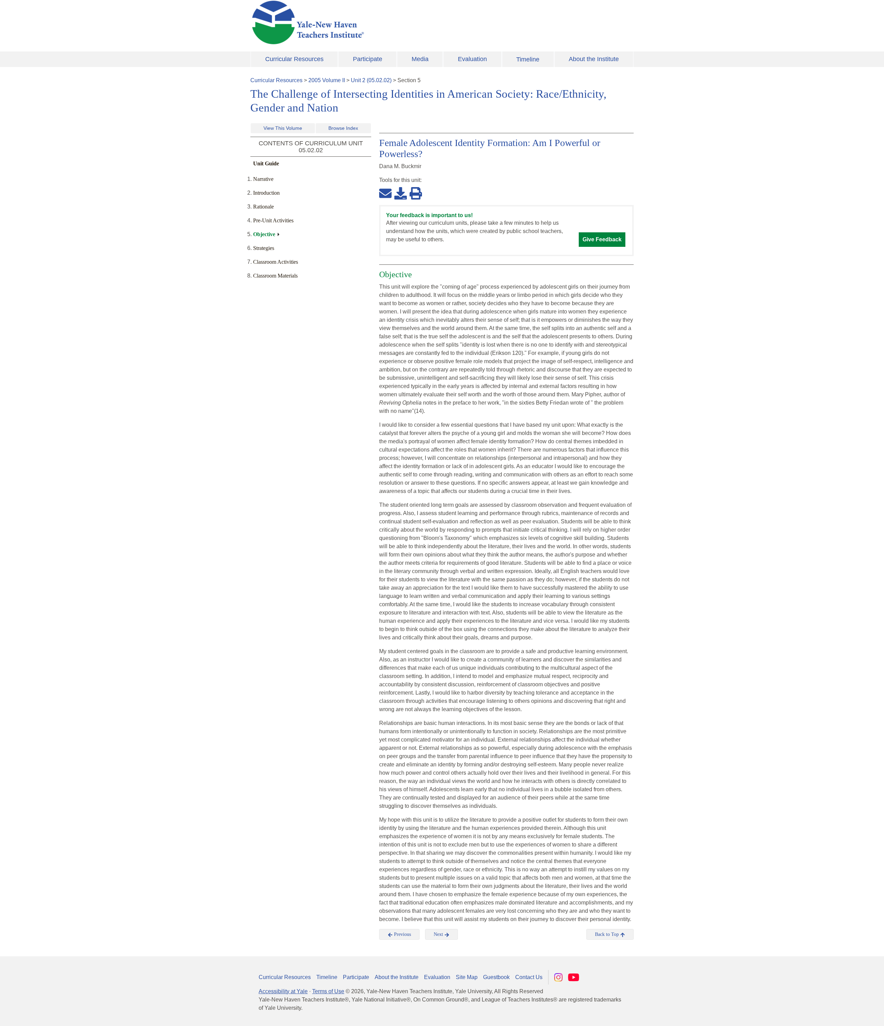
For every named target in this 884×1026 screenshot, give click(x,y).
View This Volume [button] (282, 128)
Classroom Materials (275, 276)
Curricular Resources (294, 59)
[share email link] (385, 193)
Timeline (527, 59)
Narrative (263, 179)
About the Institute (594, 59)
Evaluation (472, 59)
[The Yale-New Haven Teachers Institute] (376, 22)
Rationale (263, 207)
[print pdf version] (416, 193)
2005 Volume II (326, 80)
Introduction (266, 193)
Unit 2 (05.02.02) (371, 80)
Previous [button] (402, 934)
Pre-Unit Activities (273, 220)
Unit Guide (266, 163)
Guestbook (496, 977)
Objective (264, 234)
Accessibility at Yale (283, 991)
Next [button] (439, 934)
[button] (844, 1014)
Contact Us (528, 977)
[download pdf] (400, 193)
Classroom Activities (275, 262)
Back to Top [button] (607, 934)
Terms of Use (328, 991)
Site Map (467, 977)
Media (420, 59)
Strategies (263, 248)
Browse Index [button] (343, 128)
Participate (367, 59)
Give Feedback (602, 239)
